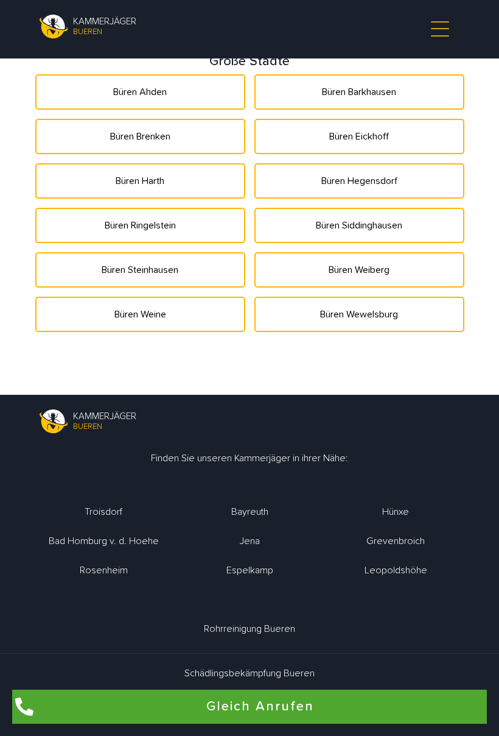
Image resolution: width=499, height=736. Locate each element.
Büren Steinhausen (140, 270)
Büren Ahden (140, 92)
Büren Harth (140, 181)
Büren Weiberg (359, 270)
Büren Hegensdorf (359, 181)
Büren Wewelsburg (359, 314)
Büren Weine (140, 314)
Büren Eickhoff (359, 136)
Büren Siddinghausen (359, 225)
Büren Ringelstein (140, 225)
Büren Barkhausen (359, 92)
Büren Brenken (140, 136)
